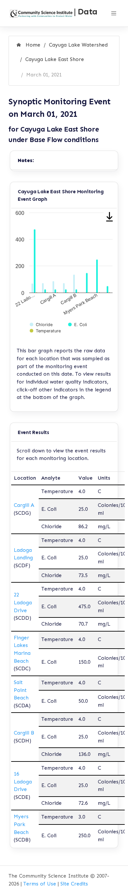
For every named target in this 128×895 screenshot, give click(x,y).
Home (32, 45)
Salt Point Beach (21, 690)
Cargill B (24, 733)
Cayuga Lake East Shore (54, 59)
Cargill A (24, 505)
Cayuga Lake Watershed (78, 45)
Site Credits (74, 884)
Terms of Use (39, 884)
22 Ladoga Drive (23, 602)
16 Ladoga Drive (23, 781)
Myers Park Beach (21, 824)
